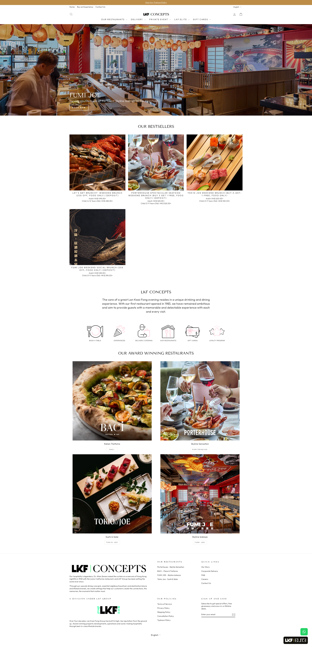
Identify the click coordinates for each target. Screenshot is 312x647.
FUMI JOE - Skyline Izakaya (169, 575)
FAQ (203, 575)
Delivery (137, 19)
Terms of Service (164, 604)
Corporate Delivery (209, 571)
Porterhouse (200, 449)
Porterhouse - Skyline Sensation (170, 567)
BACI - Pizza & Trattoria (167, 571)
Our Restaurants (113, 19)
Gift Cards (201, 19)
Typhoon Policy (164, 620)
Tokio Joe (112, 542)
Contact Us (100, 7)
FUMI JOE (200, 542)
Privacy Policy (163, 608)
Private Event (159, 19)
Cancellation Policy (165, 616)
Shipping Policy (163, 612)
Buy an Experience (85, 7)
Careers (204, 579)
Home (72, 7)
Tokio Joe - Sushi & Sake (167, 579)
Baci (112, 449)
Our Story (205, 567)
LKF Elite (181, 19)
